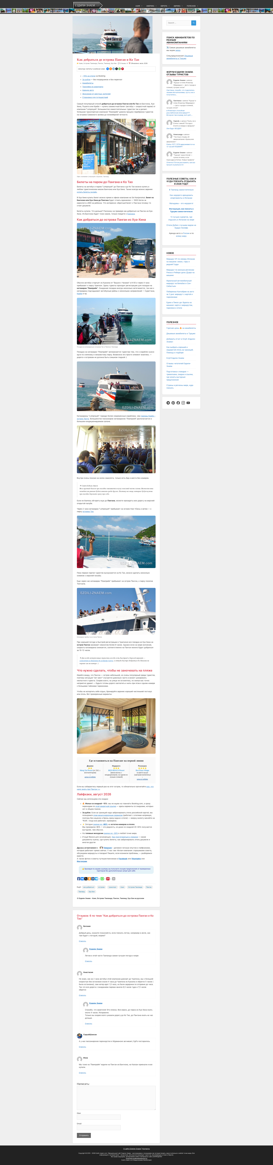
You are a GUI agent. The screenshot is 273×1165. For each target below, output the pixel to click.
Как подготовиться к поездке (125, 837)
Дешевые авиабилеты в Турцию (180, 333)
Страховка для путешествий (95, 97)
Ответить (82, 941)
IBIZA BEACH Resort (116, 770)
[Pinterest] (122, 69)
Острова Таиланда (90, 63)
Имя (79, 1113)
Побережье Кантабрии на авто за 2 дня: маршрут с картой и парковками (180, 294)
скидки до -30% (111, 833)
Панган (100, 63)
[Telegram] (113, 69)
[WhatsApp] (119, 69)
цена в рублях (90, 777)
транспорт (112, 887)
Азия (138, 6)
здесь (177, 50)
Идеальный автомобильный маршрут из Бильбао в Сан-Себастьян (179, 283)
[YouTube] (188, 403)
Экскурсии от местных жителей (96, 94)
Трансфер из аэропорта (92, 87)
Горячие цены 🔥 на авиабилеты (181, 328)
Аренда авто (88, 90)
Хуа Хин (114, 63)
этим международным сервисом (108, 815)
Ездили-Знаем (95, 949)
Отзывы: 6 (124, 63)
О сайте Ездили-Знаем (132, 1149)
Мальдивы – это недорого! (181, 203)
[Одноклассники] (110, 69)
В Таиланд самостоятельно (181, 190)
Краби (79, 294)
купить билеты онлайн (87, 192)
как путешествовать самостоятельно (164, 1153)
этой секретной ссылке (105, 806)
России (186, 233)
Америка (150, 6)
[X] (116, 69)
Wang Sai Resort (86, 770)
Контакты (146, 1149)
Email (79, 1124)
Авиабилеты (87, 83)
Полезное (191, 6)
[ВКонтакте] (107, 69)
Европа (164, 6)
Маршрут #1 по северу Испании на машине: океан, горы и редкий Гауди (180, 261)
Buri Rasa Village (142, 770)
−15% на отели (88, 76)
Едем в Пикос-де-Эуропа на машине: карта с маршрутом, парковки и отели (179, 305)
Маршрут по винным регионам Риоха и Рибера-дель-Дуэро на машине (180, 272)
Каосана (131, 214)
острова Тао (88, 511)
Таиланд (107, 63)
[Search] (193, 22)
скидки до (100, 824)
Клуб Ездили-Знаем (175, 358)
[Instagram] (183, 403)
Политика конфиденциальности (136, 1158)
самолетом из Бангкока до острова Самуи (96, 660)
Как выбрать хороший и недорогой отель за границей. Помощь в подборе (179, 350)
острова (101, 887)
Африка (177, 6)
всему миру (181, 236)
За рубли (86, 79)
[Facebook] (178, 403)
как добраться (88, 887)
